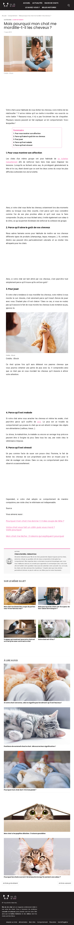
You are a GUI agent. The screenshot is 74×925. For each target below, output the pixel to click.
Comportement (12, 16)
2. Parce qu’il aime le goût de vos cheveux (29, 136)
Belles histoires (49, 7)
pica (39, 422)
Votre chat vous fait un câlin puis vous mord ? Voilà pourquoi (30, 528)
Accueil (26, 3)
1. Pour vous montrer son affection (27, 133)
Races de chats (51, 3)
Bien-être (32, 922)
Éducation (53, 922)
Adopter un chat (11, 922)
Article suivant (65, 883)
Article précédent (10, 883)
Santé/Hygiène (63, 922)
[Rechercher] (68, 5)
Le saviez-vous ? (32, 7)
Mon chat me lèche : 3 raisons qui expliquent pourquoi (35, 536)
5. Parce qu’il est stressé (22, 145)
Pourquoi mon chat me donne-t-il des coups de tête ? (35, 520)
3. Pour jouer (18, 139)
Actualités (37, 3)
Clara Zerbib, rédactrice (25, 554)
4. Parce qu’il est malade (22, 142)
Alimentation (23, 922)
